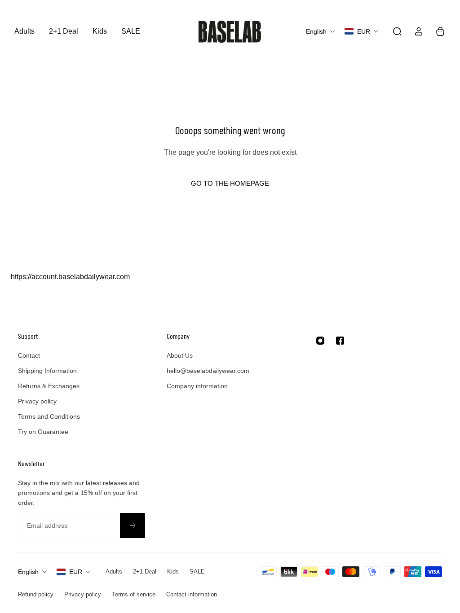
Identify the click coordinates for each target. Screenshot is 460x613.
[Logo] (230, 31)
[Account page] (418, 31)
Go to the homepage (230, 183)
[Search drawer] (397, 31)
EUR (75, 571)
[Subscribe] (132, 525)
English (28, 571)
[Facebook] (340, 340)
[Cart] (440, 31)
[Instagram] (320, 340)
